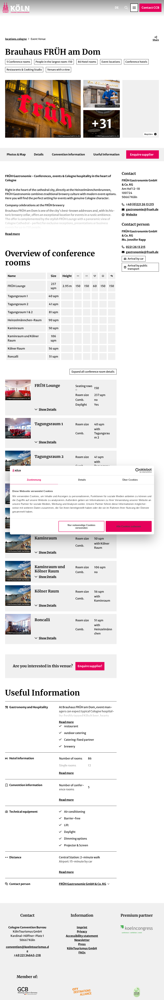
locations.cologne (16, 39)
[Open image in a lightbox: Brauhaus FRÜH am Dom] (43, 109)
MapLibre (148, 134)
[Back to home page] (16, 8)
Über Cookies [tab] (130, 479)
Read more (12, 234)
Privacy (82, 931)
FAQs (82, 952)
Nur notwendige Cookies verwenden (81, 526)
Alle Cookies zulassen (128, 526)
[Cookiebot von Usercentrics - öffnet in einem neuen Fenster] (138, 470)
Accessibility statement (82, 936)
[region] (140, 109)
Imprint (82, 927)
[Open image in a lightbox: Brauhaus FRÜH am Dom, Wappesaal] (101, 124)
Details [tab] (82, 479)
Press (82, 944)
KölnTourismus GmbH (82, 948)
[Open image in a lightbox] (137, 929)
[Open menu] (134, 8)
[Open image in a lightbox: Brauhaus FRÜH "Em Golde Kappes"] (101, 94)
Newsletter (82, 940)
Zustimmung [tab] (34, 479)
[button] (74, 409)
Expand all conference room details (93, 371)
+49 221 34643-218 (27, 955)
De (117, 7)
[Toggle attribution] (155, 134)
